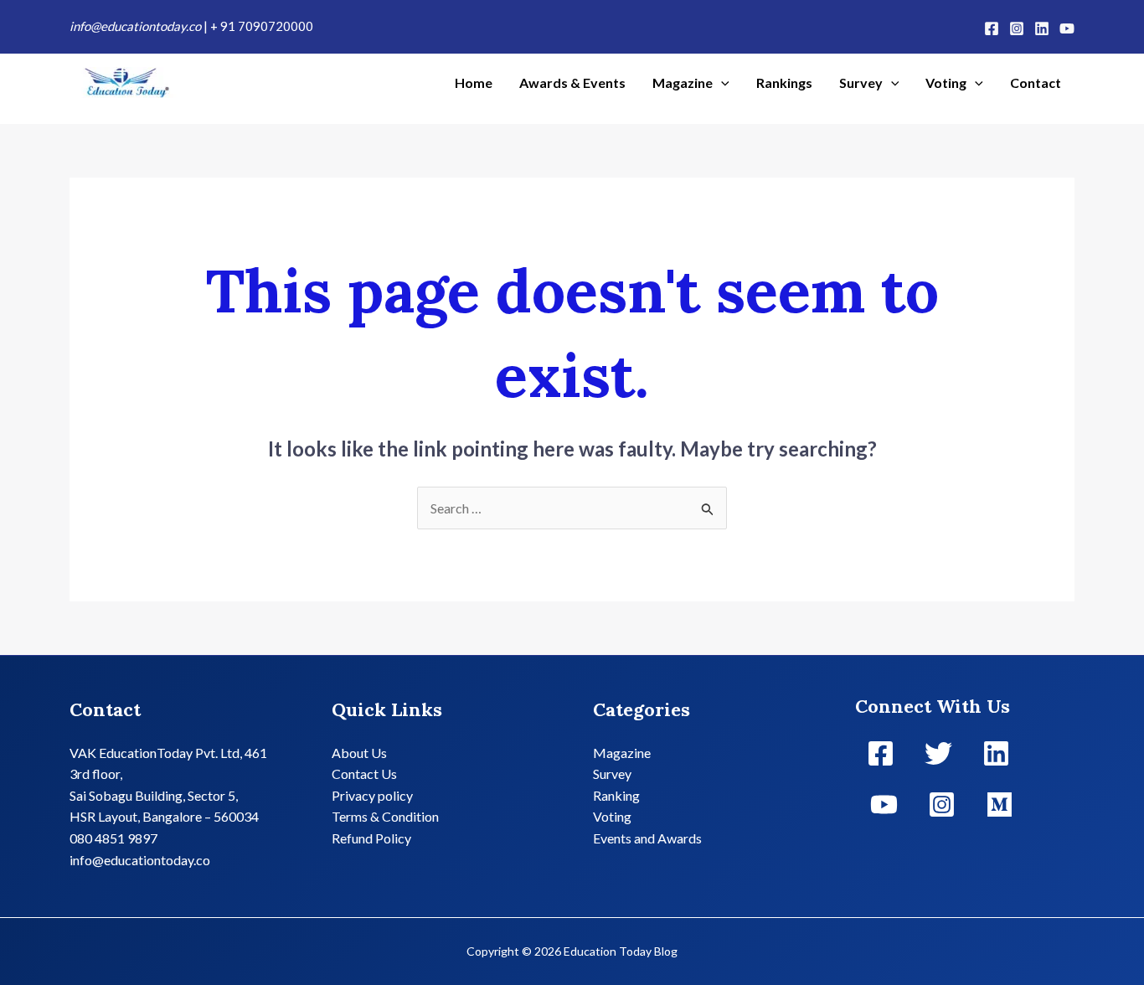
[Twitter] (938, 753)
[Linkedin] (1041, 28)
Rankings (784, 82)
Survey (861, 82)
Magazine (682, 82)
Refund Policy (371, 838)
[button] (721, 82)
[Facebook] (991, 28)
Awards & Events (572, 82)
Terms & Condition (385, 816)
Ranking (616, 795)
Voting (945, 82)
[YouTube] (1066, 28)
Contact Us (364, 773)
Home (473, 82)
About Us (359, 753)
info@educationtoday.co (137, 26)
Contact (1035, 82)
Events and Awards (647, 838)
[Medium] (999, 804)
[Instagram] (1016, 28)
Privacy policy (372, 795)
